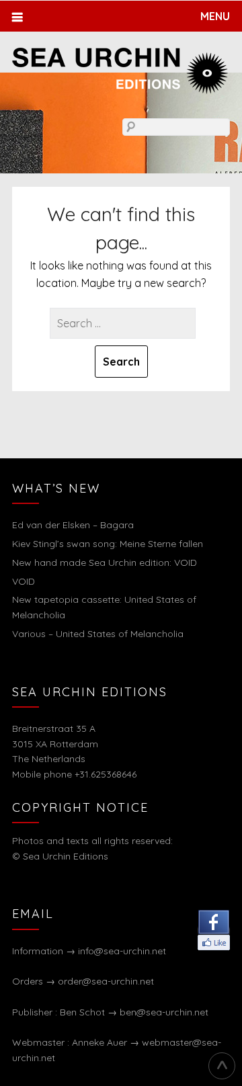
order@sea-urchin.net (106, 981)
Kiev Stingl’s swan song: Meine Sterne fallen (107, 544)
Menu (215, 16)
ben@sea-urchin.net (164, 1012)
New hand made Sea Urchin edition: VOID (104, 562)
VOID (23, 581)
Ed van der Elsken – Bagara (73, 525)
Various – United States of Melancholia (98, 634)
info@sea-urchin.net (122, 951)
